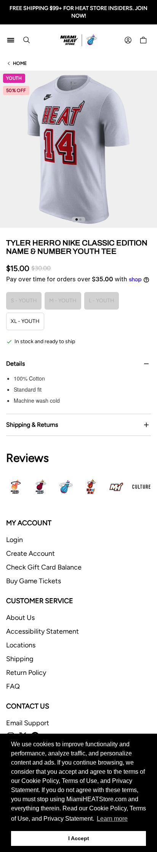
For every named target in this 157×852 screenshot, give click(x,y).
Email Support (27, 723)
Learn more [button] (112, 818)
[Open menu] (10, 40)
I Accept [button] (78, 838)
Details (15, 363)
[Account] (128, 40)
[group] (78, 149)
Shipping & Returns (32, 424)
